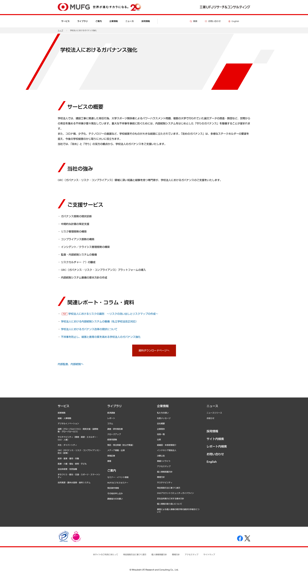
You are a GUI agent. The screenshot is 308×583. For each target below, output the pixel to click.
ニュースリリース (214, 413)
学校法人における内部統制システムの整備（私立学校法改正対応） (99, 321)
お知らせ (210, 418)
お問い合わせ (215, 454)
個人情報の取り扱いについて (169, 504)
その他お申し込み (115, 493)
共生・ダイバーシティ (67, 445)
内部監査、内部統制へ (70, 364)
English (212, 461)
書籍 (109, 461)
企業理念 (161, 429)
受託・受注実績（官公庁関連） (120, 445)
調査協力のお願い (115, 499)
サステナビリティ (164, 482)
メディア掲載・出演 (116, 450)
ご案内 (111, 470)
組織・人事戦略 (64, 418)
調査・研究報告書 (115, 429)
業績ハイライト (164, 461)
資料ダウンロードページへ (154, 350)
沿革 (159, 439)
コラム (110, 423)
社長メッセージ (164, 418)
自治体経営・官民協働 (67, 469)
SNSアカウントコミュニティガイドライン (175, 493)
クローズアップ (114, 434)
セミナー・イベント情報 (117, 477)
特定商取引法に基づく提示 (134, 554)
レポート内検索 (217, 446)
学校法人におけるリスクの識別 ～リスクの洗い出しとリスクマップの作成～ (113, 313)
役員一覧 (161, 434)
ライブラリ (114, 406)
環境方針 (161, 477)
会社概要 (161, 423)
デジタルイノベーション (68, 423)
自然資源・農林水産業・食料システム (74, 482)
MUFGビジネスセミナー (117, 483)
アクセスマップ (164, 466)
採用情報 (145, 21)
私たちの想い (163, 413)
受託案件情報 (113, 488)
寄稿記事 (111, 456)
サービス (63, 406)
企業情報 (163, 406)
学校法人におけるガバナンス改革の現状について (89, 329)
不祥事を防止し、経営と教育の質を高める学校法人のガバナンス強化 (101, 336)
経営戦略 (61, 413)
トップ (60, 30)
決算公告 (161, 456)
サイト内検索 (215, 439)
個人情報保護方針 (164, 472)
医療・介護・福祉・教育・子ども (72, 464)
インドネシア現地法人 (166, 450)
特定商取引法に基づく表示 (168, 488)
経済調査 (111, 413)
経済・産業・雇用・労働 (68, 458)
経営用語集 (112, 439)
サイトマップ (209, 554)
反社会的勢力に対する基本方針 (170, 498)
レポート (111, 418)
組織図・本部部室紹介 (166, 445)
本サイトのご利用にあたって (105, 554)
